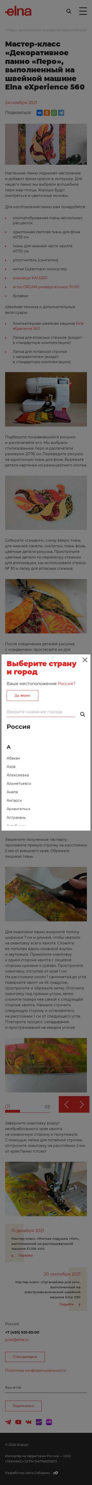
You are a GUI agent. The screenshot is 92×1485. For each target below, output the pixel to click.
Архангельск (18, 809)
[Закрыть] (84, 660)
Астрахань (16, 817)
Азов (11, 766)
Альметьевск (19, 783)
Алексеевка (18, 775)
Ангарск (14, 800)
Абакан (13, 758)
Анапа (12, 792)
